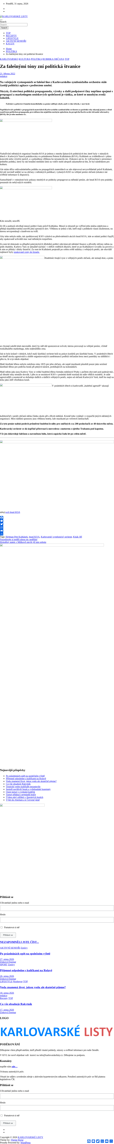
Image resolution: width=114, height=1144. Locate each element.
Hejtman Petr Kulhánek (17, 537)
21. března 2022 (7, 73)
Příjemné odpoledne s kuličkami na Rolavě (26, 778)
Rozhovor (18, 981)
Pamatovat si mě (11, 927)
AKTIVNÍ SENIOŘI (16, 41)
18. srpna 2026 (7, 993)
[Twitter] (57, 524)
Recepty (4, 998)
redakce (3, 76)
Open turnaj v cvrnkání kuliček (20, 792)
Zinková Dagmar (8, 962)
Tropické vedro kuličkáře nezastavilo (23, 786)
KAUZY (10, 43)
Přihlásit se (8, 935)
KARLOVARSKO (9, 59)
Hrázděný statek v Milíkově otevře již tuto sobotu (23, 542)
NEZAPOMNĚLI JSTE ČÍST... (19, 942)
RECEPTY (11, 35)
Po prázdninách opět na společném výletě (25, 776)
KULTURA (24, 59)
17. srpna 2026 (7, 1010)
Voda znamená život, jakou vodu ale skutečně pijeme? (31, 781)
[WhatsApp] (57, 527)
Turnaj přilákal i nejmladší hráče (21, 794)
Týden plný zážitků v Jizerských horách (24, 797)
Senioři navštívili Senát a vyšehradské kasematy (28, 789)
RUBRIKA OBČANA (53, 59)
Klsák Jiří (77, 537)
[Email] (57, 530)
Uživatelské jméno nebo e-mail (14, 903)
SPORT (3, 964)
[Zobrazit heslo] (113, 920)
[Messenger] (57, 520)
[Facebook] (57, 517)
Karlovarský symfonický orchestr (56, 537)
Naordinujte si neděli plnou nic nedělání (18, 539)
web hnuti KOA (12, 512)
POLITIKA (36, 59)
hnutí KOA (34, 537)
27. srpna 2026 (7, 959)
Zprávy (24, 948)
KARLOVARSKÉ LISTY (30, 1137)
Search (3, 21)
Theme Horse (17, 1140)
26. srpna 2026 (7, 976)
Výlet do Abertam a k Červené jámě (23, 800)
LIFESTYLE (12, 38)
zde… (15, 1066)
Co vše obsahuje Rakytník (18, 784)
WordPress (25, 1142)
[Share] (57, 534)
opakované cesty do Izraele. (27, 252)
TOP (8, 33)
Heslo (2, 914)
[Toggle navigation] (1, 19)
